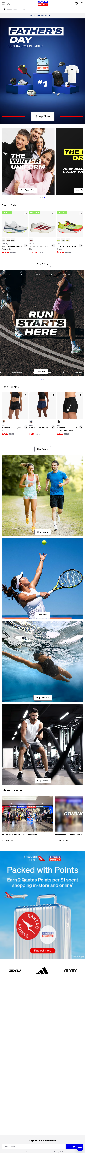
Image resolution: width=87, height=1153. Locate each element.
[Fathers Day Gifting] (42, 71)
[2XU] (15, 971)
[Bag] (82, 3)
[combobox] (42, 9)
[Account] (8, 3)
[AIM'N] (70, 971)
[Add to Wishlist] (25, 213)
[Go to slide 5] (48, 845)
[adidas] (43, 971)
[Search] (4, 9)
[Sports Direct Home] (43, 3)
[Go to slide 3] (44, 197)
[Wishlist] (76, 3)
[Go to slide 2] (42, 197)
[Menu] (3, 3)
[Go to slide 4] (46, 845)
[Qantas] (42, 905)
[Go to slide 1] (40, 197)
